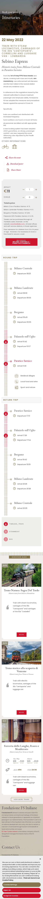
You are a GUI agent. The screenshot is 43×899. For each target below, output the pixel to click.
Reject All (7, 890)
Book (21, 635)
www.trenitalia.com (17, 224)
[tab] (21, 257)
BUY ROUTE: (21, 241)
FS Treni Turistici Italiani (9, 831)
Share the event (15, 157)
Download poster (16, 163)
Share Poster (16, 170)
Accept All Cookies (10, 896)
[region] (21, 877)
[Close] (40, 858)
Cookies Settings (10, 885)
